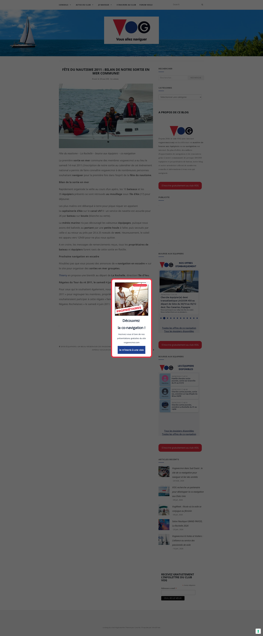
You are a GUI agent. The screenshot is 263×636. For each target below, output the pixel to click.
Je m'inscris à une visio (131, 350)
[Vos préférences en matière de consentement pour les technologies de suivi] (258, 631)
